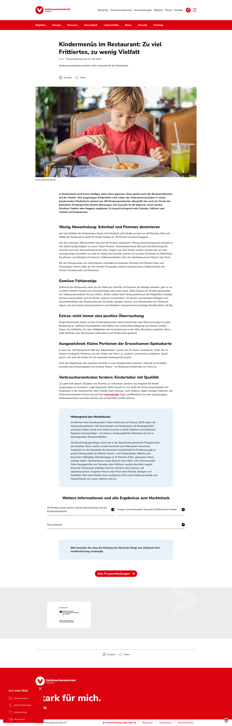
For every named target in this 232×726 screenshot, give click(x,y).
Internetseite (111, 394)
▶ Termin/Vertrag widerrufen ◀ (119, 722)
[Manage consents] (226, 720)
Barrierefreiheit (185, 722)
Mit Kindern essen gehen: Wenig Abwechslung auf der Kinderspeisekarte (77, 509)
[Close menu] (40, 688)
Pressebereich (54, 524)
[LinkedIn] (44, 707)
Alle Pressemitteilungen (113, 574)
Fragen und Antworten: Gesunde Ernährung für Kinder (147, 509)
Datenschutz (165, 722)
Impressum (147, 722)
